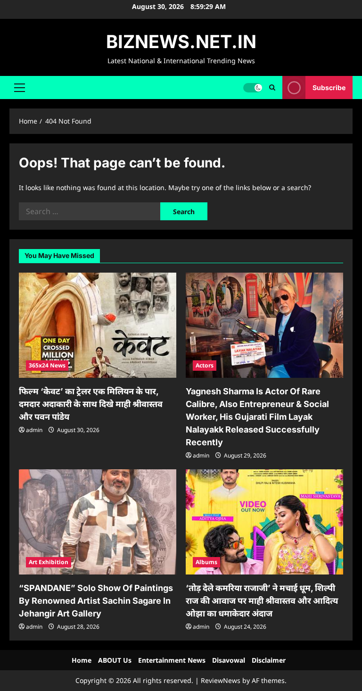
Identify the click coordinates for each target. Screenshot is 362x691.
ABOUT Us (115, 660)
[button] (19, 87)
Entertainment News (172, 660)
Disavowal (228, 660)
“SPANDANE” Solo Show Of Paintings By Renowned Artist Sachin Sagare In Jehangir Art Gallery (96, 600)
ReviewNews (220, 680)
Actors (205, 365)
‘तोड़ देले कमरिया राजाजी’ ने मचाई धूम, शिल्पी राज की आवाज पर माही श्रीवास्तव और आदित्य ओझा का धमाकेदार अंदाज (262, 600)
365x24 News (47, 365)
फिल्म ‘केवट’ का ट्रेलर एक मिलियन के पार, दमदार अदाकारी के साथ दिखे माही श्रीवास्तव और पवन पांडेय (91, 404)
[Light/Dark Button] (252, 87)
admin (34, 430)
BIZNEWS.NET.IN (181, 41)
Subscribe (329, 87)
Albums (206, 562)
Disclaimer (269, 660)
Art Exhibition (48, 562)
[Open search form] (272, 87)
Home (81, 660)
